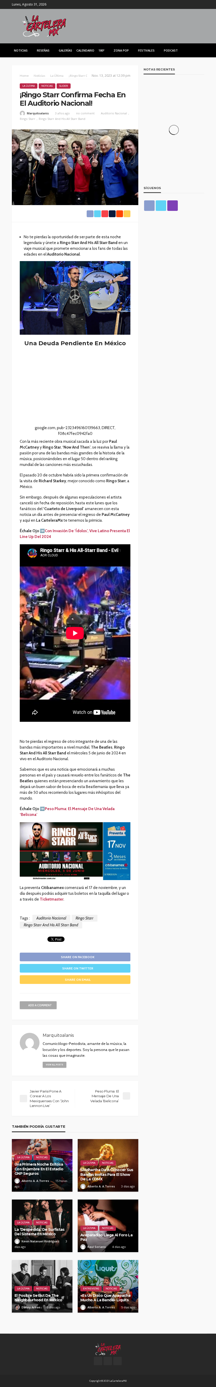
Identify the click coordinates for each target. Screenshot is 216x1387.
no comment (85, 113)
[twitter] (193, 4)
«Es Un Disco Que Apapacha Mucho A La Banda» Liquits (105, 1297)
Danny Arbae (31, 1307)
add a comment (40, 1005)
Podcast (171, 50)
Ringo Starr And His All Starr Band (62, 119)
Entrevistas (91, 1288)
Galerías (65, 50)
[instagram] (200, 4)
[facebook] (187, 4)
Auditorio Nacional (114, 113)
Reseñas (43, 50)
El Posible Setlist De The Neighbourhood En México (38, 1297)
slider (63, 86)
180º (101, 50)
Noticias (21, 50)
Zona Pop (121, 50)
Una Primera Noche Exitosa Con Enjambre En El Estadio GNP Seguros (38, 1169)
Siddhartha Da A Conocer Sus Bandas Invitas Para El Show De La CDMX (106, 1174)
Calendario (85, 50)
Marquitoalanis (38, 113)
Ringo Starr (27, 119)
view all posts (54, 1064)
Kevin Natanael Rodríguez (40, 1241)
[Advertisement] (75, 388)
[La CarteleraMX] (44, 25)
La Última (28, 86)
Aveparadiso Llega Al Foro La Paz (106, 1237)
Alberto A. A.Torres (35, 1181)
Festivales (146, 50)
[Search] (199, 50)
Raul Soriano (96, 1247)
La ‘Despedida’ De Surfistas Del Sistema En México (39, 1231)
